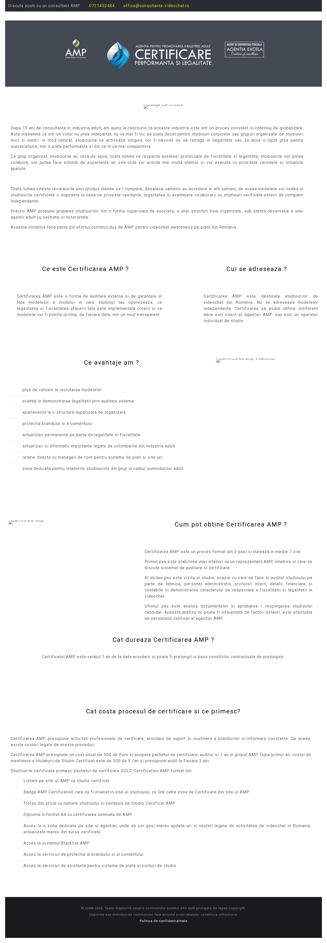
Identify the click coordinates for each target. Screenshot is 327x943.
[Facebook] (295, 6)
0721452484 (102, 5)
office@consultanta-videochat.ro (156, 5)
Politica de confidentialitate (163, 921)
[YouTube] (302, 6)
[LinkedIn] (309, 6)
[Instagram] (316, 6)
